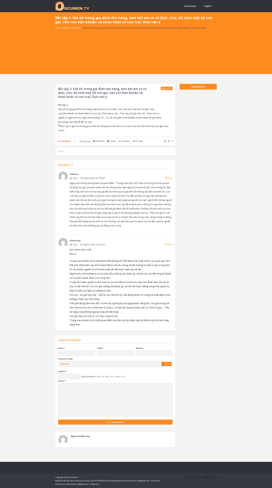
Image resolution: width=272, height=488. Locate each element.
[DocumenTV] (72, 6)
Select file (64, 364)
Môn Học (66, 28)
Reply (170, 178)
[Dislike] (168, 141)
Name (61, 348)
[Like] (165, 141)
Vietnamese (190, 6)
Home (57, 28)
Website (139, 348)
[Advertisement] (136, 54)
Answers (125, 141)
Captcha (62, 371)
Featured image (65, 358)
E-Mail (100, 348)
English (207, 6)
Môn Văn (76, 28)
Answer (62, 381)
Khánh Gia (99, 141)
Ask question (198, 86)
